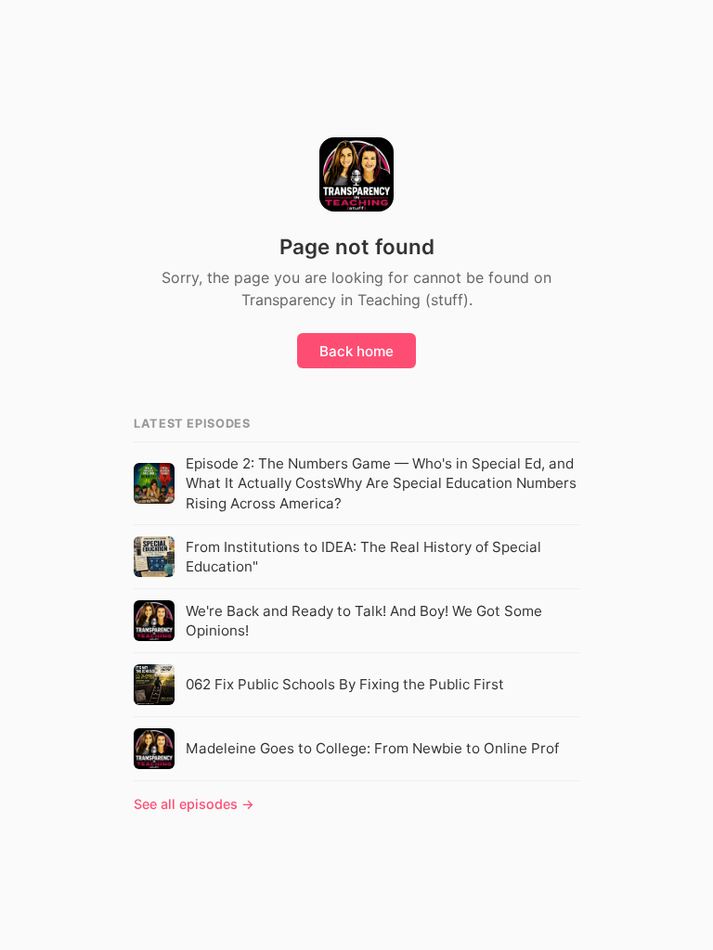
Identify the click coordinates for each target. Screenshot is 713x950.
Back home (356, 351)
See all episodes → (194, 804)
